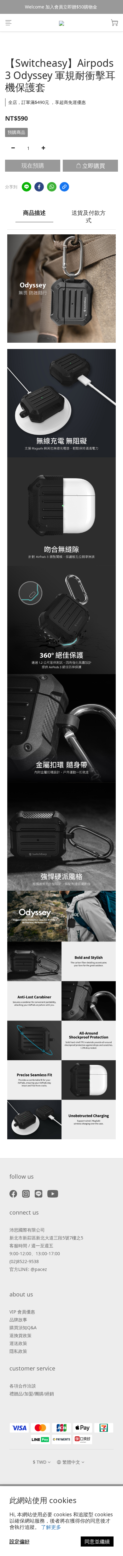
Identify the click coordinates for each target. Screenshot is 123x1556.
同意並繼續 (97, 1541)
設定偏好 (19, 1541)
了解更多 (51, 1527)
